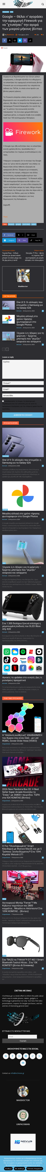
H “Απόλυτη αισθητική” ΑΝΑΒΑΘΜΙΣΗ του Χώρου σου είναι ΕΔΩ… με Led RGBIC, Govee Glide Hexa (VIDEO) (22, 738)
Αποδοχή (8, 1169)
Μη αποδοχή (19, 1169)
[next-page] (7, 349)
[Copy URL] (30, 40)
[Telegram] (20, 40)
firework (11, 224)
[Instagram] (19, 1056)
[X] (9, 40)
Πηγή (5, 217)
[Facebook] (4, 40)
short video (26, 224)
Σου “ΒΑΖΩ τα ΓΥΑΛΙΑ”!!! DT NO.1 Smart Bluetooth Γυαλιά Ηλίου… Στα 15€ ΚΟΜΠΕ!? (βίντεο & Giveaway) (23, 962)
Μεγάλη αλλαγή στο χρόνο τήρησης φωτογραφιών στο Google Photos (27, 320)
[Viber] (25, 40)
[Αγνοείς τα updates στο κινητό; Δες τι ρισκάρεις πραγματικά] (23, 660)
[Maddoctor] (3, 35)
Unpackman (6, 744)
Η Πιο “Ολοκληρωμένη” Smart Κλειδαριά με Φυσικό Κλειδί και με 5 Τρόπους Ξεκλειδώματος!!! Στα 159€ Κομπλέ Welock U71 (22, 850)
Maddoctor (10, 34)
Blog (4, 731)
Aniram (19, 311)
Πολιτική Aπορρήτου (34, 1169)
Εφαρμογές (6, 12)
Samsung (6, 308)
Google (5, 322)
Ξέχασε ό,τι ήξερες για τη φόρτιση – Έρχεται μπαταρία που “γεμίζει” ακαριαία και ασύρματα (30, 337)
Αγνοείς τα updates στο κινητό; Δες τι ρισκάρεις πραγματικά (22, 679)
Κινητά (5, 673)
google (18, 224)
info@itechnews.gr (17, 1073)
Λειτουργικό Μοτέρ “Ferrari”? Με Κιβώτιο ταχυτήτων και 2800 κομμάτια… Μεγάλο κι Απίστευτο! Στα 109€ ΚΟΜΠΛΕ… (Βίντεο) (22, 907)
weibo (34, 224)
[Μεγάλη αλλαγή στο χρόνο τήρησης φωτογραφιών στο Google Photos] (8, 319)
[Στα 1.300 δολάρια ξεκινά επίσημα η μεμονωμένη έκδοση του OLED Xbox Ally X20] (23, 606)
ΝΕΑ (11, 12)
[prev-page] (3, 349)
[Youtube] (23, 1063)
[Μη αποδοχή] (43, 1164)
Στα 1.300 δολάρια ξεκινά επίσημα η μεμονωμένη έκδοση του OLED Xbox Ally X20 (21, 626)
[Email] (15, 40)
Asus (4, 619)
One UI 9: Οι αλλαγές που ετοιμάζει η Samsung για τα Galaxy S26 (30, 305)
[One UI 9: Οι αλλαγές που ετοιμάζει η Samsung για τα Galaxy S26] (8, 305)
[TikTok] (33, 1056)
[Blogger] (6, 1056)
